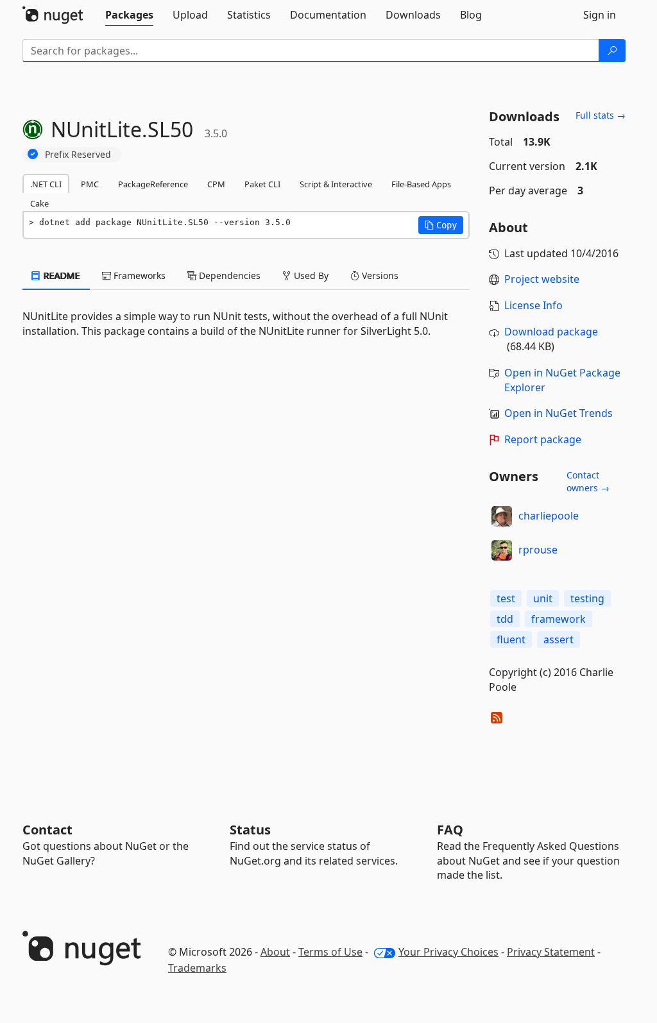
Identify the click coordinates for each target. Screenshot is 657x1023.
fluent (511, 639)
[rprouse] (501, 550)
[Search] (612, 50)
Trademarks (197, 968)
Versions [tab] (378, 275)
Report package (542, 439)
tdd (505, 619)
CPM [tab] (216, 184)
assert (558, 639)
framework (558, 619)
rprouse (538, 550)
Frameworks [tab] (138, 275)
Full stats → (601, 115)
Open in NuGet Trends (558, 413)
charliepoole (548, 516)
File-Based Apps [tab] (421, 184)
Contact (47, 829)
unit (542, 598)
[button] (440, 225)
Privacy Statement (551, 952)
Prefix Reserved (78, 154)
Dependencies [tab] (228, 275)
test (506, 598)
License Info (533, 305)
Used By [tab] (309, 275)
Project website (541, 279)
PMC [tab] (90, 184)
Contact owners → (588, 481)
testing (587, 598)
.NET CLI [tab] (46, 184)
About (275, 952)
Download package (551, 332)
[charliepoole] (501, 516)
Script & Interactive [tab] (336, 184)
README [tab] (60, 275)
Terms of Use (330, 952)
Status (250, 829)
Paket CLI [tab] (262, 184)
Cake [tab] (39, 203)
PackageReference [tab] (153, 184)
